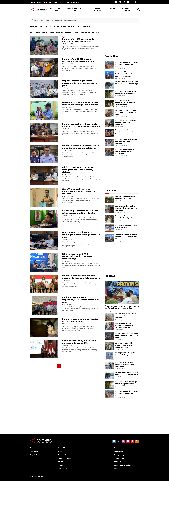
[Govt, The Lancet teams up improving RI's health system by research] (44, 197)
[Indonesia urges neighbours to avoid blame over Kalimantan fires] (109, 123)
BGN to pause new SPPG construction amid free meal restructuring (77, 256)
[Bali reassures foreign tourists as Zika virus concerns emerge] (109, 84)
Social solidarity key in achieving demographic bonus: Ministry (79, 342)
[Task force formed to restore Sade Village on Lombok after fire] (109, 237)
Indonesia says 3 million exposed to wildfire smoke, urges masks (125, 365)
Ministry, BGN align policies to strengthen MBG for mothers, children (77, 169)
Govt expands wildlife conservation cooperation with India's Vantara (125, 325)
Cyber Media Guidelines (122, 465)
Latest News (47, 2)
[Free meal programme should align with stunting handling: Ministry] (44, 219)
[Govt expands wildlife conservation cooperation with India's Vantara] (109, 326)
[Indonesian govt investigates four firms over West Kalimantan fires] (109, 142)
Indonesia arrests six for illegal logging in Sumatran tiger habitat (126, 64)
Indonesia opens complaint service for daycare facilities (80, 320)
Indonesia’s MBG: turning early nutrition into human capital (78, 40)
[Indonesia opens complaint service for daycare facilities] (44, 327)
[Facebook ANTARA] (116, 2)
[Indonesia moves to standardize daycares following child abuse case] (44, 284)
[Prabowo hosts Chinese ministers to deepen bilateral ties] (109, 133)
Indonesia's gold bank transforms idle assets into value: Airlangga (125, 103)
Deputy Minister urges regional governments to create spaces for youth (80, 83)
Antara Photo (75, 2)
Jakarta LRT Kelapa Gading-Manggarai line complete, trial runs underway (126, 208)
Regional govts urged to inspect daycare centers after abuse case (81, 299)
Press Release (127, 9)
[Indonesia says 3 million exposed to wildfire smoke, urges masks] (109, 365)
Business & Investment (78, 9)
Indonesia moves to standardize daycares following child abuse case (81, 277)
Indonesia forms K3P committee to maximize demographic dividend (80, 147)
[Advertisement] (122, 39)
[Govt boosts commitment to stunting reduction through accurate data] (44, 240)
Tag (41, 20)
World (70, 8)
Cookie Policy (119, 458)
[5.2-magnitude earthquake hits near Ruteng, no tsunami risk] (109, 356)
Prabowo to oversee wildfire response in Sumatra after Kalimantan (125, 316)
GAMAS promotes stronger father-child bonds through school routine (80, 103)
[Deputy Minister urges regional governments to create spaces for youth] (44, 89)
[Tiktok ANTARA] (132, 2)
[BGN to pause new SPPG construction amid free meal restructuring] (44, 262)
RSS (115, 468)
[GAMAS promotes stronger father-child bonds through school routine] (44, 110)
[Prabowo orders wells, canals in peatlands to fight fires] (109, 219)
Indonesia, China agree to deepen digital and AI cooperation (124, 151)
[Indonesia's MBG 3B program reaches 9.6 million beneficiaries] (44, 67)
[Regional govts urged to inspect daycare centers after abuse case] (44, 305)
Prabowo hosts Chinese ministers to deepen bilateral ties (126, 132)
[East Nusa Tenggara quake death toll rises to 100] (109, 199)
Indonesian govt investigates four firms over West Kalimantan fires (126, 142)
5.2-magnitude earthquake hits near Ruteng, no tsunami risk (126, 355)
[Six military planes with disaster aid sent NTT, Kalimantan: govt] (109, 346)
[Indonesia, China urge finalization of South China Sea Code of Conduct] (109, 75)
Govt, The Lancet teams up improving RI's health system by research (78, 191)
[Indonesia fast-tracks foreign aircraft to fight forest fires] (109, 94)
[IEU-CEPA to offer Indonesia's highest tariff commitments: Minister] (109, 113)
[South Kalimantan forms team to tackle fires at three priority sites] (109, 336)
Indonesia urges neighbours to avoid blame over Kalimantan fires (125, 122)
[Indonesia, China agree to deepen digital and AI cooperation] (109, 152)
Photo (120, 8)
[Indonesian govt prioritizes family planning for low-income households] (44, 132)
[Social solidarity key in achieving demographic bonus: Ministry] (44, 349)
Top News (66, 2)
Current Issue (57, 9)
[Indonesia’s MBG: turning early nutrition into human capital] (44, 45)
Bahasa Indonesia (36, 2)
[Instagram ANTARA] (124, 2)
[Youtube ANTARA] (128, 2)
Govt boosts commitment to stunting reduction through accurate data (81, 234)
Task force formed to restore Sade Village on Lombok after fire (126, 237)
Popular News (57, 2)
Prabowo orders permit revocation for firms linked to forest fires (122, 307)
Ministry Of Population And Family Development (62, 20)
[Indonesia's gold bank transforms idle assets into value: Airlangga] (109, 103)
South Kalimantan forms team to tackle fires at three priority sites (126, 335)
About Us (117, 462)
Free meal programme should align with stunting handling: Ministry (80, 212)
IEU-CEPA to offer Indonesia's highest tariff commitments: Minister (126, 112)
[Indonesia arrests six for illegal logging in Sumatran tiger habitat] (109, 65)
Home (51, 8)
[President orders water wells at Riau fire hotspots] (109, 228)
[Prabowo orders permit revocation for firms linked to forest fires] (122, 292)
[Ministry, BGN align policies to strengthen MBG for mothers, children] (44, 175)
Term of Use (118, 451)
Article (113, 8)
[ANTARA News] (39, 9)
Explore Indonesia (97, 9)
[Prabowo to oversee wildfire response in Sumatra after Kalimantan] (109, 316)
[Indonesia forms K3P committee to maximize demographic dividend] (44, 154)
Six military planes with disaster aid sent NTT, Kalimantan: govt (123, 345)
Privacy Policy (119, 455)
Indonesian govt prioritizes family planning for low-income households (81, 125)
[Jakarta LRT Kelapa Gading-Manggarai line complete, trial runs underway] (109, 209)
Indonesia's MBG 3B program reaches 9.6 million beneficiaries (79, 60)
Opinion (65, 37)
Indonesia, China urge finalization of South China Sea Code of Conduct (125, 74)
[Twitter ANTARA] (120, 2)
